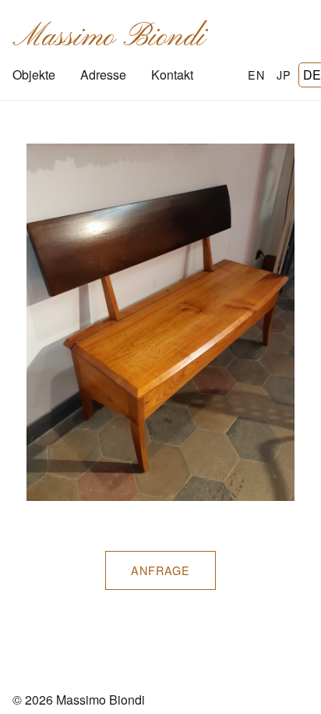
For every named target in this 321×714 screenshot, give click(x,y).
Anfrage (160, 570)
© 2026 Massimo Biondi (78, 700)
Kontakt (172, 74)
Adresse (103, 74)
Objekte (33, 74)
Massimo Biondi (108, 37)
